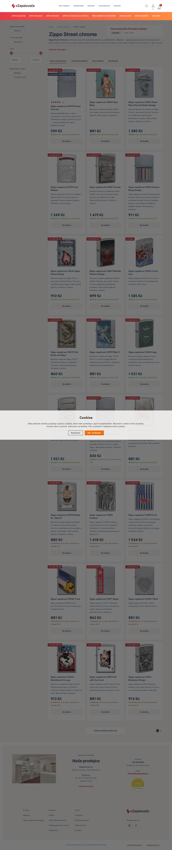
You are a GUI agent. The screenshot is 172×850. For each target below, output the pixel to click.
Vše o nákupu (64, 6)
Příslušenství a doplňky (104, 16)
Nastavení (75, 432)
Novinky (156, 16)
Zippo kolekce (36, 16)
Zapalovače (125, 16)
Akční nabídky (142, 16)
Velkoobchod (104, 6)
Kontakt (117, 6)
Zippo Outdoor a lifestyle (76, 16)
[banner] (23, 5)
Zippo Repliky (52, 16)
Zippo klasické (19, 16)
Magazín (91, 6)
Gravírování (79, 6)
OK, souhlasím (94, 432)
